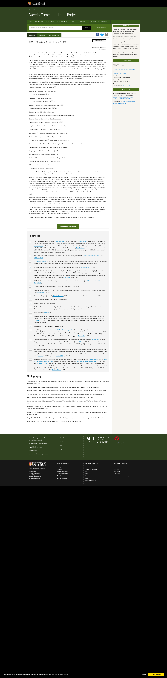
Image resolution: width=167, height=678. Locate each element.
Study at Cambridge (63, 463)
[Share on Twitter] (102, 34)
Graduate (59, 469)
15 (30, 326)
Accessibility (32, 475)
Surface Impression (42, 454)
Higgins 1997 (41, 292)
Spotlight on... (117, 473)
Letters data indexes (66, 450)
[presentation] (37, 133)
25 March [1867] (95, 255)
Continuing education (62, 473)
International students (62, 471)
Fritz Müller (86, 255)
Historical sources (65, 438)
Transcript (32, 35)
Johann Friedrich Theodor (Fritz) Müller (124, 69)
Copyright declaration (35, 447)
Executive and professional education (67, 476)
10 (30, 299)
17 (30, 339)
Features (116, 469)
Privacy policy (33, 450)
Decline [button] (143, 674)
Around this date (54, 35)
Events (87, 476)
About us (104, 22)
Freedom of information (35, 476)
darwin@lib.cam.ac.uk (35, 440)
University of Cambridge (37, 443)
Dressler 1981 (38, 320)
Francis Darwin (38, 246)
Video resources (65, 446)
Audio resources (65, 442)
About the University (91, 463)
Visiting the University (91, 469)
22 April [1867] (38, 258)
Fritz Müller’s (83, 241)
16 (30, 330)
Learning (83, 22)
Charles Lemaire (58, 296)
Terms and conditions (34, 478)
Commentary (63, 22)
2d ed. (56, 370)
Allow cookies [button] (156, 674)
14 (30, 316)
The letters (51, 22)
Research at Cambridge (120, 463)
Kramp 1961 (96, 339)
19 (30, 359)
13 (30, 312)
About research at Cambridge (121, 476)
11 (30, 303)
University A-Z (32, 471)
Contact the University (34, 473)
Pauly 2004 (59, 356)
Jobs (86, 478)
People (73, 22)
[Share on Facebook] (97, 34)
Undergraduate (61, 467)
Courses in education (62, 478)
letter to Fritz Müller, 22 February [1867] (61, 330)
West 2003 (66, 277)
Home (29, 9)
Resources (93, 22)
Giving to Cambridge (90, 480)
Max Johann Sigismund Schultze (86, 361)
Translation (42, 35)
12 (30, 307)
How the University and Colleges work (95, 467)
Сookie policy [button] (63, 674)
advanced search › (101, 27)
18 (30, 349)
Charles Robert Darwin (120, 73)
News (86, 473)
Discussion (117, 471)
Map (86, 471)
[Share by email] (106, 34)
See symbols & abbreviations (129, 85)
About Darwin (39, 22)
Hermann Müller (42, 363)
